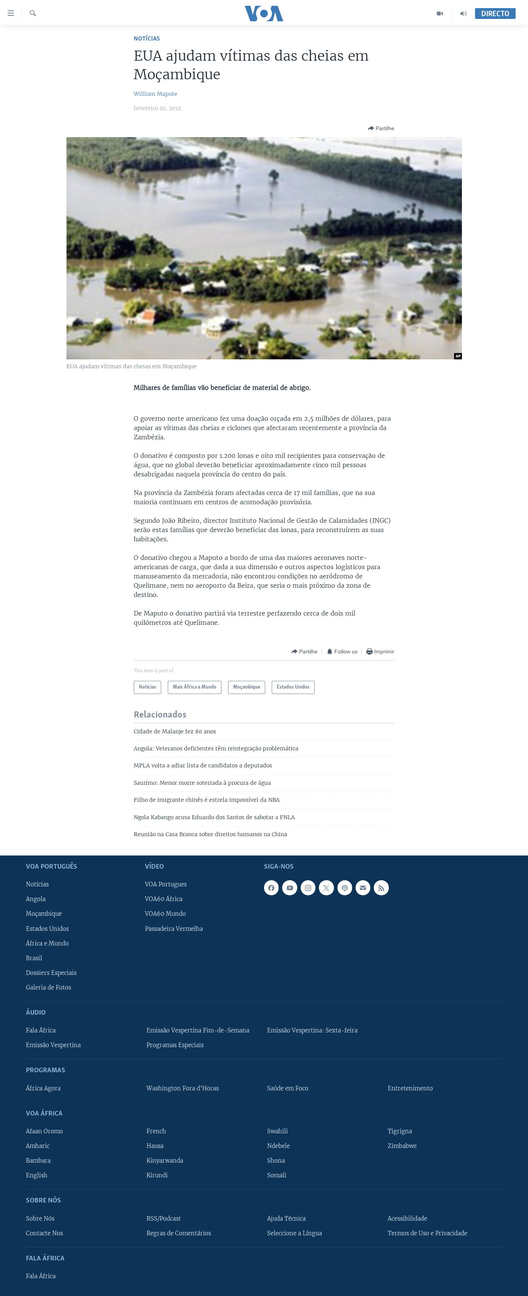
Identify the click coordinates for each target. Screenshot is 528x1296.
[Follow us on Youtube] (289, 887)
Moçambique (44, 913)
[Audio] (463, 13)
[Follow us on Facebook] (271, 887)
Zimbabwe (402, 1146)
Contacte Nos (44, 1233)
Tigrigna (400, 1131)
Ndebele (278, 1146)
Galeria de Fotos (48, 987)
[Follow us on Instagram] (308, 887)
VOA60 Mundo (165, 913)
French (156, 1131)
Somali (276, 1175)
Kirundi (157, 1175)
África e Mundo (47, 943)
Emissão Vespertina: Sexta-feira (312, 1030)
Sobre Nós (40, 1218)
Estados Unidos (47, 928)
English (37, 1175)
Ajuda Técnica (286, 1218)
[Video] (440, 13)
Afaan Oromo (44, 1131)
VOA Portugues (166, 884)
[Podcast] (344, 887)
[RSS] (381, 887)
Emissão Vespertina (53, 1045)
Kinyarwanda (164, 1160)
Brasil (34, 957)
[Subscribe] (363, 887)
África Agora (43, 1088)
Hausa (155, 1146)
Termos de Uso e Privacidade (427, 1233)
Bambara (38, 1160)
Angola (36, 899)
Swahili (277, 1131)
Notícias (147, 39)
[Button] (381, 128)
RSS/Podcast (163, 1218)
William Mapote (155, 93)
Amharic (37, 1146)
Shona (276, 1160)
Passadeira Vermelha (174, 928)
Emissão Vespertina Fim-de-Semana (197, 1030)
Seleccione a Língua (294, 1233)
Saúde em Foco (287, 1088)
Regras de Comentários (178, 1233)
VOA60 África (163, 899)
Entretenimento (410, 1088)
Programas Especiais (175, 1045)
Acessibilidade (407, 1218)
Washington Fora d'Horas (182, 1088)
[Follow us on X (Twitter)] (326, 887)
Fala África (41, 1030)
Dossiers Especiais (51, 972)
